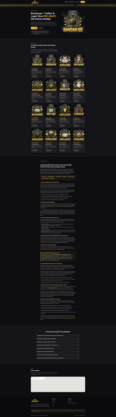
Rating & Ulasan (58, 176)
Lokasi (53, 405)
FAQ (78, 1)
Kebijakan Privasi (70, 401)
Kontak (69, 400)
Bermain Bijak (52, 178)
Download (82, 1)
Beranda (66, 1)
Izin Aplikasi (64, 176)
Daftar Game (71, 1)
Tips (76, 1)
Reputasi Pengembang (51, 176)
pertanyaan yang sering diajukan (68, 318)
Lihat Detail (35, 76)
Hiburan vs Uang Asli (45, 178)
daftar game (42, 318)
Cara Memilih (44, 176)
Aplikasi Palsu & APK (71, 176)
